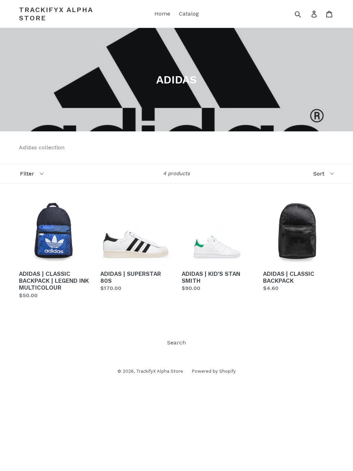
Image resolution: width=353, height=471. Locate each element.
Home (162, 13)
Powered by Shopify (214, 371)
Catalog (189, 13)
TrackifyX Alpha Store (56, 14)
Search (176, 342)
